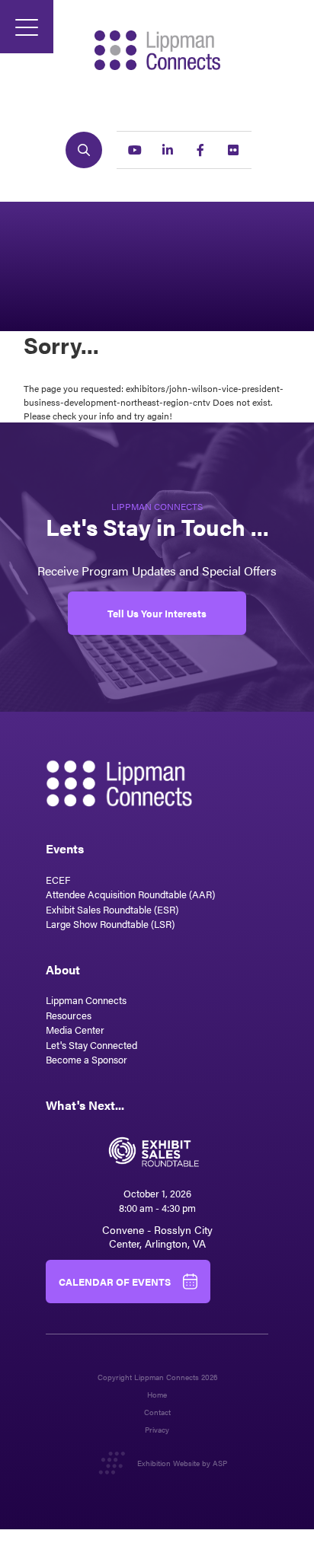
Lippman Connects (86, 1000)
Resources (68, 1015)
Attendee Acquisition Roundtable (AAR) (130, 894)
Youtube (135, 150)
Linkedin (167, 150)
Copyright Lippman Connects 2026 (157, 1377)
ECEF (58, 879)
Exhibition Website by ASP (182, 1463)
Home (157, 1395)
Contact (157, 1412)
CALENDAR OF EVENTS (115, 1281)
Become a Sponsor (86, 1059)
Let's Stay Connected (91, 1045)
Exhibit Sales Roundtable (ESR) (112, 909)
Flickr (233, 150)
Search (84, 150)
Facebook (200, 150)
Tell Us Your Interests (157, 613)
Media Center (75, 1029)
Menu (26, 26)
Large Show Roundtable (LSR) (110, 924)
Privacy (157, 1430)
